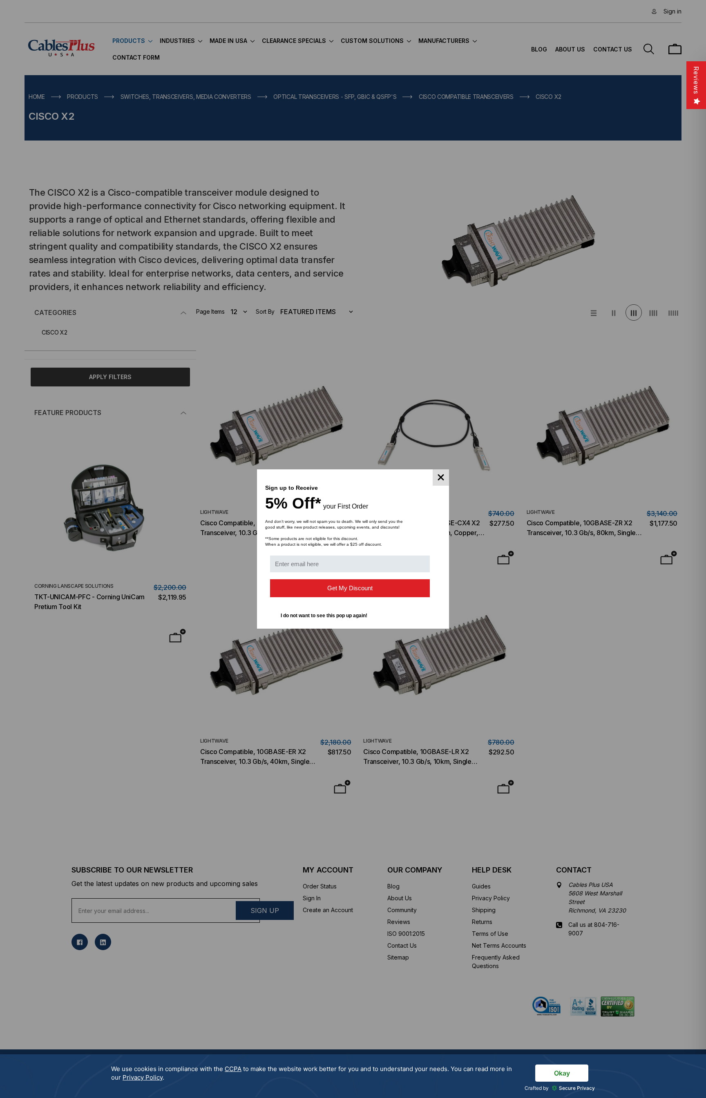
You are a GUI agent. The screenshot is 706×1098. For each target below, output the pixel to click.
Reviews (696, 80)
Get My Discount (350, 588)
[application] (353, 1076)
